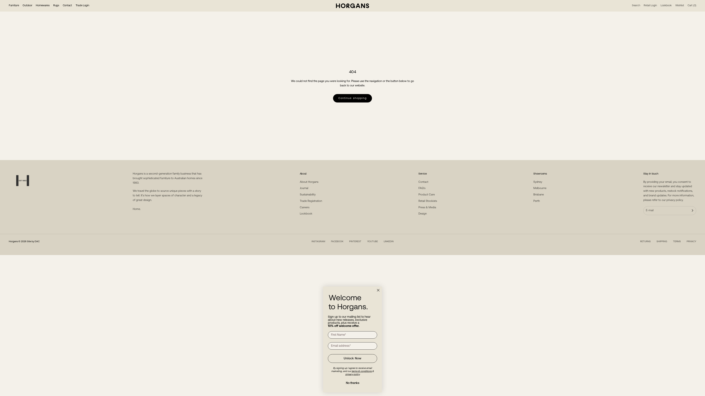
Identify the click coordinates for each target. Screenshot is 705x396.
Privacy (691, 241)
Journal (304, 188)
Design (422, 213)
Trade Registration (311, 201)
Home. (137, 209)
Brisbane (538, 194)
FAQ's (421, 188)
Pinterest (355, 241)
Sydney (537, 182)
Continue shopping (352, 98)
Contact (67, 5)
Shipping (662, 241)
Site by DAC (33, 241)
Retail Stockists (427, 201)
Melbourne (539, 188)
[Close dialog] (378, 290)
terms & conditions (362, 371)
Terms (677, 241)
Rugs (56, 5)
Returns (645, 241)
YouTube (372, 241)
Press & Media (427, 207)
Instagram (318, 241)
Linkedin (389, 241)
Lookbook (306, 213)
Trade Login (82, 5)
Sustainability (308, 194)
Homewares (42, 5)
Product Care (426, 194)
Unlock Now (352, 358)
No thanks (352, 383)
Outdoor (27, 5)
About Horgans (309, 182)
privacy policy (674, 200)
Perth (536, 201)
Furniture (14, 5)
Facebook (337, 241)
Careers (304, 207)
